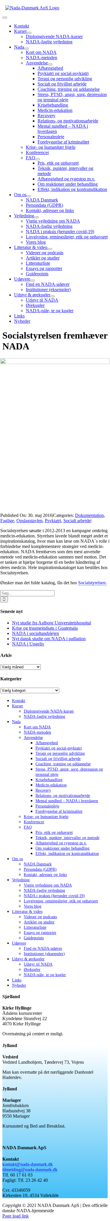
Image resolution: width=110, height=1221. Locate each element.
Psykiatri (53, 520)
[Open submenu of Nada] (26, 48)
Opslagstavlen (29, 520)
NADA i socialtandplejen (35, 633)
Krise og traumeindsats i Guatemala (45, 628)
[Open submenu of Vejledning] (36, 217)
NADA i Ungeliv (28, 643)
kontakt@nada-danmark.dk (27, 1164)
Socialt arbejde (77, 520)
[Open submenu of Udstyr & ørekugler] (52, 296)
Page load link (15, 1215)
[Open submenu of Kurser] (29, 33)
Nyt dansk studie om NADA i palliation (49, 638)
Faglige (7, 520)
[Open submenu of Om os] (28, 196)
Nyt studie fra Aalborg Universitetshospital (51, 622)
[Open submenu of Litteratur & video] (49, 249)
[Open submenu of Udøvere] (32, 280)
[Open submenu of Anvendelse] (50, 64)
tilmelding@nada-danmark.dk (29, 1169)
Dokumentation (89, 515)
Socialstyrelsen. (92, 582)
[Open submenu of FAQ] (37, 159)
